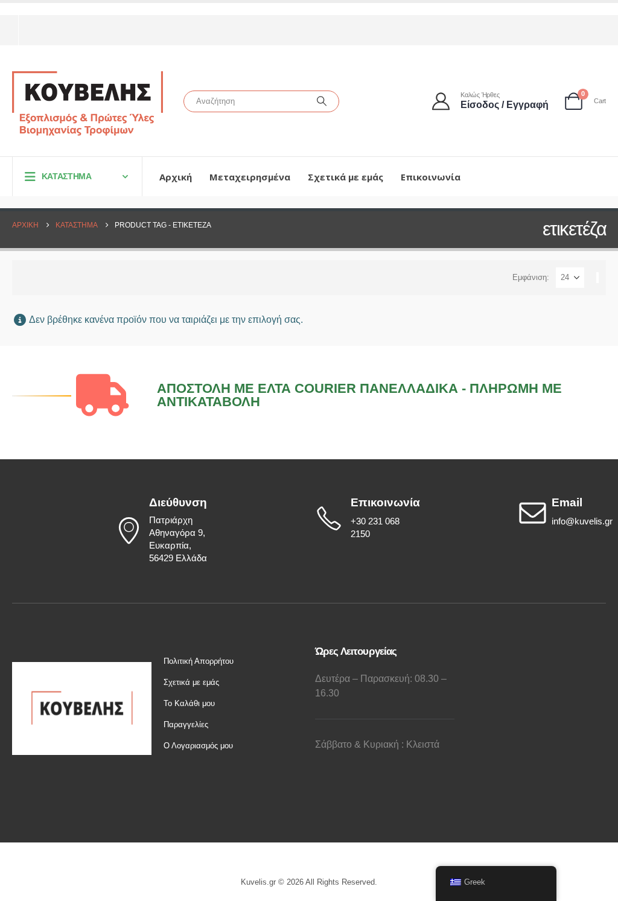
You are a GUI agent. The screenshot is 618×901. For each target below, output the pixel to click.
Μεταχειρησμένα (249, 177)
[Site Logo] (87, 104)
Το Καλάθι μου (189, 703)
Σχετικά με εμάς (345, 177)
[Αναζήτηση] (322, 101)
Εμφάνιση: (530, 277)
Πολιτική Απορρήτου (199, 661)
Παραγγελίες (186, 724)
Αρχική (175, 177)
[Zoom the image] (81, 668)
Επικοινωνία (430, 177)
